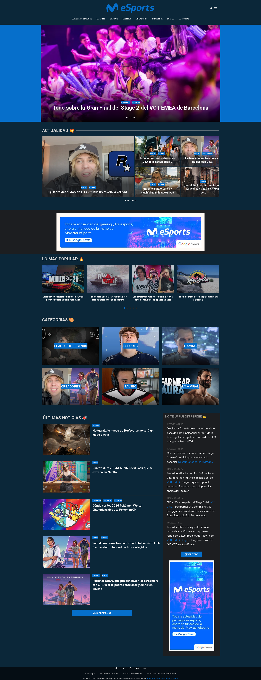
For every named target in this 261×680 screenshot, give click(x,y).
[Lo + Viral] (190, 386)
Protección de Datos (132, 673)
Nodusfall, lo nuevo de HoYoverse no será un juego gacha (122, 432)
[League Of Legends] (70, 346)
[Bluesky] (144, 668)
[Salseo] (130, 386)
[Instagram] (130, 668)
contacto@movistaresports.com (161, 673)
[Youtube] (137, 668)
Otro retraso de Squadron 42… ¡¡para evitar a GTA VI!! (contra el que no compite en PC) (130, 105)
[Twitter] (123, 668)
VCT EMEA (173, 482)
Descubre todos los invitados (195, 462)
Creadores (142, 18)
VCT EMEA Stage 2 (178, 540)
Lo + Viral (184, 18)
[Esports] (130, 346)
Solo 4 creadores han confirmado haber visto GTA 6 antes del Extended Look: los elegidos (126, 545)
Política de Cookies (109, 673)
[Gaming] (190, 346)
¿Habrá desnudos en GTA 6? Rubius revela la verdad (88, 192)
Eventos (126, 18)
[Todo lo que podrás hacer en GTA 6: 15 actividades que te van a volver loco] (157, 151)
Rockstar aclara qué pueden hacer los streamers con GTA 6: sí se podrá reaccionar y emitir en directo (125, 585)
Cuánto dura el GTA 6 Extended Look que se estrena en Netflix (122, 470)
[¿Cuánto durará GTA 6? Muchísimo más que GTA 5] (157, 182)
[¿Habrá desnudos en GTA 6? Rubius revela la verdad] (88, 166)
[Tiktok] (116, 668)
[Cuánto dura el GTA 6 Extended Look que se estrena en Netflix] (66, 477)
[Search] (211, 8)
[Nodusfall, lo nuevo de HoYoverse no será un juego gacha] (66, 439)
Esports (101, 18)
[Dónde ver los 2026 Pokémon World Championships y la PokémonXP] (66, 514)
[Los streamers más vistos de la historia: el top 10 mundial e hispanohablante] (153, 279)
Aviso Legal (90, 673)
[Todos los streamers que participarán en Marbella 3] (198, 279)
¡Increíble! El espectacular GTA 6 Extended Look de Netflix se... (203, 189)
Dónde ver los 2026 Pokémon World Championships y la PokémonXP (117, 507)
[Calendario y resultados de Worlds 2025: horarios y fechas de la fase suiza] (63, 279)
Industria (157, 18)
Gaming (114, 18)
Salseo (170, 18)
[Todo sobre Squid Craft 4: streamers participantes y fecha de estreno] (108, 279)
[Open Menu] (215, 8)
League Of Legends (82, 18)
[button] (46, 72)
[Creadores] (70, 386)
